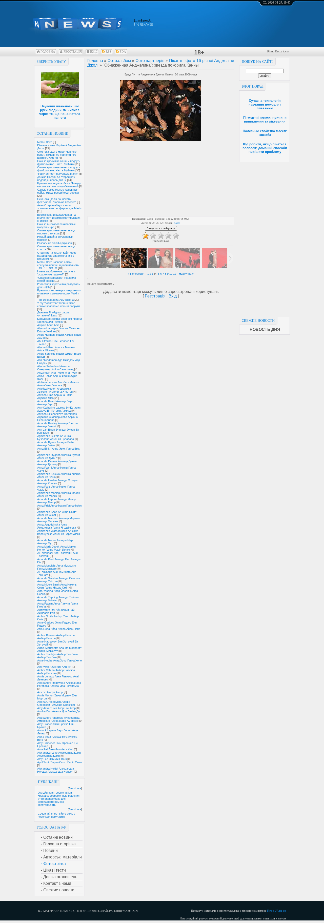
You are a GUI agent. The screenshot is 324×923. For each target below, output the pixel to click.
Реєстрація (73, 51)
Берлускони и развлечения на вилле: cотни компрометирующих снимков (58, 217)
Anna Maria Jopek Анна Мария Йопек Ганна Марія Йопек (56, 548)
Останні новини (52, 133)
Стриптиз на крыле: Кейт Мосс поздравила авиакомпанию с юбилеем (56, 255)
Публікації (48, 782)
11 (174, 273)
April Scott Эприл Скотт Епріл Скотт (59, 762)
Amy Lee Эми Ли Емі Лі (52, 758)
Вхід (93, 51)
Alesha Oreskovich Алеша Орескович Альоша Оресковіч (56, 703)
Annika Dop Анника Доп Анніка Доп (59, 711)
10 (170, 273)
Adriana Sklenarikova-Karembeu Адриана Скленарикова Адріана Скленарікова (57, 417)
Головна (47, 51)
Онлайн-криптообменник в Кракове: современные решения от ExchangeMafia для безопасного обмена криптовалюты (58, 798)
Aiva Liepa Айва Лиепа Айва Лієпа (58, 628)
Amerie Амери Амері (50, 692)
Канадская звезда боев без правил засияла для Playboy (59, 320)
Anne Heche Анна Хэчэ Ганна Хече (59, 660)
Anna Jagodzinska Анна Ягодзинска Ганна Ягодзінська (56, 526)
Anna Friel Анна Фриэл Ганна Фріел (59, 505)
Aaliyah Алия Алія (48, 325)
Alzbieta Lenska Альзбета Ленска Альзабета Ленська (58, 384)
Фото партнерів (150, 60)
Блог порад (253, 86)
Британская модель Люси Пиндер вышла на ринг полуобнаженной (58, 185)
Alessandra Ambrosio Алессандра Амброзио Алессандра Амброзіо (58, 719)
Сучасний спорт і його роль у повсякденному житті (56, 815)
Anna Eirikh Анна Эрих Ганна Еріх (58, 448)
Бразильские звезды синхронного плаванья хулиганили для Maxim (58, 292)
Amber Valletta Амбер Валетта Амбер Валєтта (56, 672)
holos (177, 222)
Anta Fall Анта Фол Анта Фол (55, 749)
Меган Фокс (44, 142)
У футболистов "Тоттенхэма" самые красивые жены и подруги (58, 305)
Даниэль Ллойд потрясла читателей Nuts (53, 314)
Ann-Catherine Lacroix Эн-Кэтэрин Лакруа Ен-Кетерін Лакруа (58, 409)
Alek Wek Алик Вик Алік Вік (54, 666)
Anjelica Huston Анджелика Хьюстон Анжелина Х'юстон (55, 390)
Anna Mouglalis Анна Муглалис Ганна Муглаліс (56, 567)
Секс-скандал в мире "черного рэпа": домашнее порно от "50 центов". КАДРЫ (56, 154)
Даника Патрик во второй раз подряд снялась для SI (56, 178)
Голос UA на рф (276, 910)
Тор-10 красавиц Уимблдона (55, 299)
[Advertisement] (264, 238)
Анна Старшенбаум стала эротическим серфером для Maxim (59, 207)
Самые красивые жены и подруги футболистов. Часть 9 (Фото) (58, 162)
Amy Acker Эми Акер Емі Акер (56, 708)
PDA (123, 51)
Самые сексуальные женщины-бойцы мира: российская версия (58, 191)
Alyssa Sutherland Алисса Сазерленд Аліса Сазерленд (55, 368)
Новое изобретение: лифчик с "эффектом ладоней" (56, 273)
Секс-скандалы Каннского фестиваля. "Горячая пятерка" (56, 200)
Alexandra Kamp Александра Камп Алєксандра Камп (59, 754)
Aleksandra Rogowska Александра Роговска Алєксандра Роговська (59, 684)
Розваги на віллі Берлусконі (54, 243)
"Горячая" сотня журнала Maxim (57, 173)
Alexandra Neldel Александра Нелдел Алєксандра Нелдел (55, 770)
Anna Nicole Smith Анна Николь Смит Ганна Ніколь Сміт (57, 586)
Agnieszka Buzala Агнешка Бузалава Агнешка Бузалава (55, 437)
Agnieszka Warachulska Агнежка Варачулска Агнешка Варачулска (58, 532)
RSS (108, 51)
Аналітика (75, 788)
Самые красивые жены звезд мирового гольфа (56, 232)
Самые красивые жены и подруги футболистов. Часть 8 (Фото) (58, 169)
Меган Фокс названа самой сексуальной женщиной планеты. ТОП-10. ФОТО (58, 265)
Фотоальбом (119, 60)
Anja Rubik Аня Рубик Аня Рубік (57, 372)
